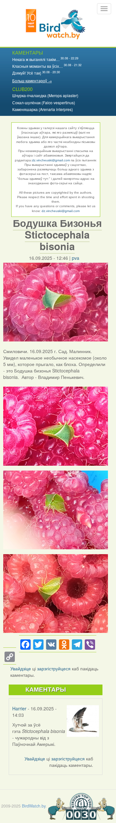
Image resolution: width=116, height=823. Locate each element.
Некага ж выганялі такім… (36, 59)
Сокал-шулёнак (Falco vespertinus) (43, 102)
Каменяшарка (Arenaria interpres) (42, 109)
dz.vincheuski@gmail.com (51, 160)
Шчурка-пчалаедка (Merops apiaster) (45, 95)
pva (75, 258)
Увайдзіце (20, 668)
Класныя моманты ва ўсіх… (37, 66)
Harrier (19, 708)
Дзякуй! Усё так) (26, 73)
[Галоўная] (55, 23)
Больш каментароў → (32, 80)
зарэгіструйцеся (54, 668)
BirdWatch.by (33, 805)
